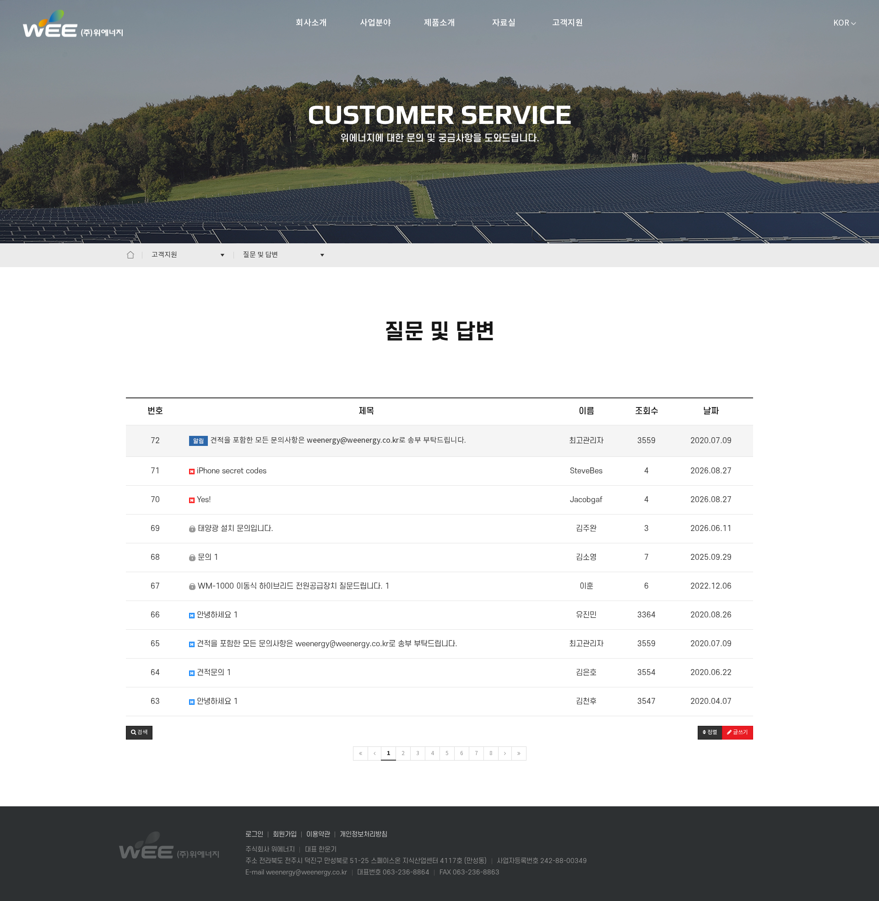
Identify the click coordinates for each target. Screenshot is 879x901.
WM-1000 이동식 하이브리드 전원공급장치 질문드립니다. (292, 586)
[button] (139, 733)
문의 (206, 557)
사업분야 (375, 23)
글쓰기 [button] (740, 732)
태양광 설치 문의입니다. (234, 528)
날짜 (711, 411)
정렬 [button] (711, 732)
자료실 (503, 23)
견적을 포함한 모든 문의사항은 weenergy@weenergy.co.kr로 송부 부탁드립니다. (326, 644)
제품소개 (439, 23)
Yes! (203, 500)
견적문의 (213, 672)
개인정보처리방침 (363, 834)
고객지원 (567, 23)
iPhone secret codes (230, 471)
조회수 (646, 411)
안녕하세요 (216, 615)
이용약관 (318, 834)
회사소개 (311, 23)
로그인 (254, 834)
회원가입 (285, 834)
